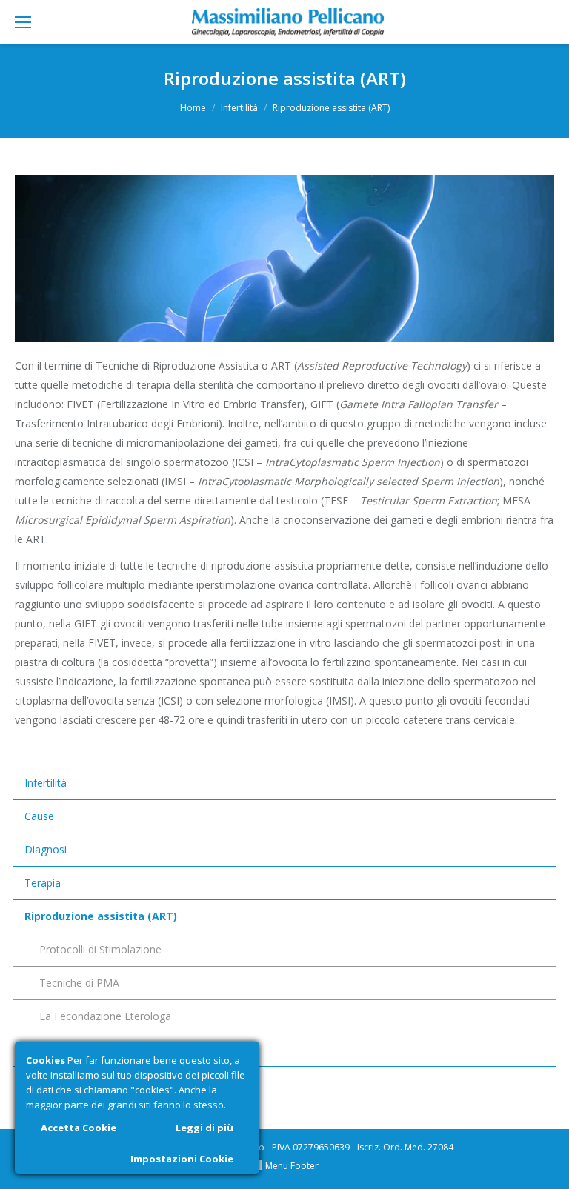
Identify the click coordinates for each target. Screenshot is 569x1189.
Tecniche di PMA (79, 983)
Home (193, 107)
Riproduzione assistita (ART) (100, 916)
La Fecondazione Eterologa (105, 1016)
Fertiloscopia (55, 1049)
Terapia (42, 883)
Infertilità (239, 107)
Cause (39, 816)
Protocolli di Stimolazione (100, 949)
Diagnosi (45, 849)
